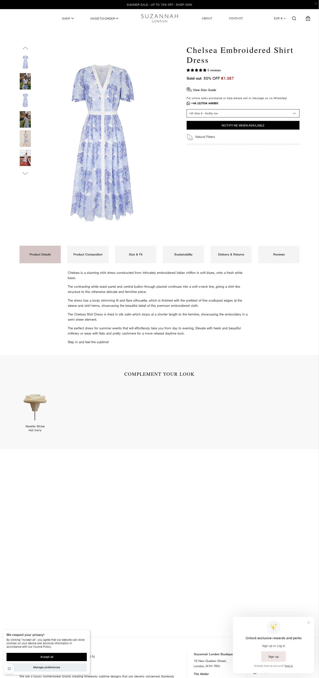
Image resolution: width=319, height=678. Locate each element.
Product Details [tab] (40, 254)
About (207, 18)
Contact (236, 18)
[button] (197, 70)
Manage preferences (46, 667)
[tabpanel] (35, 411)
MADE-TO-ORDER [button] (103, 18)
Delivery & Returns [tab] (231, 254)
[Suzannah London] (159, 18)
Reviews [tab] (279, 254)
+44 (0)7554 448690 (204, 103)
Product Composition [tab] (87, 254)
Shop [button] (66, 18)
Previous (25, 49)
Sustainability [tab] (183, 254)
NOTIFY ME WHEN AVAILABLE (243, 125)
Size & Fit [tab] (135, 254)
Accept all (46, 657)
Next (25, 172)
